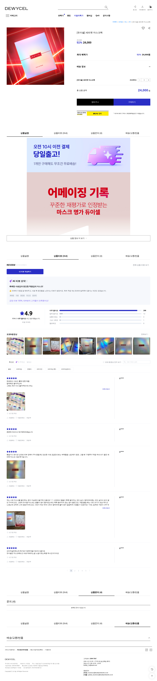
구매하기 (132, 102)
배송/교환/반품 (132, 133)
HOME (115, 22)
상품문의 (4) (96, 133)
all (130, 22)
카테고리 (13, 16)
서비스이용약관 (10, 650)
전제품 (121, 22)
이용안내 (48, 650)
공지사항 (106, 16)
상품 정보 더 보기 (77, 238)
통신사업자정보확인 (36, 650)
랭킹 (69, 16)
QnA (98, 16)
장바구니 (95, 102)
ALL (126, 22)
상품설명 (25, 133)
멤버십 (89, 16)
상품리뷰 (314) (60, 133)
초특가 (61, 16)
